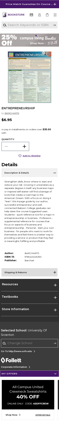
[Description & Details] (29, 173)
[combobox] (29, 343)
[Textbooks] (31, 15)
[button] (29, 4)
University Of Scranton (24, 333)
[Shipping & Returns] (29, 272)
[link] (47, 15)
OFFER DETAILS (42, 415)
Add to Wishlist (31, 155)
